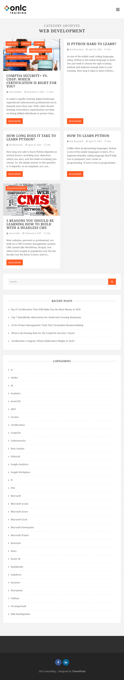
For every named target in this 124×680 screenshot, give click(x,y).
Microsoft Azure (19, 511)
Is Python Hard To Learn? (91, 44)
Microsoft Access (19, 503)
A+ (12, 369)
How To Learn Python (88, 135)
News (13, 550)
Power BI (15, 558)
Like (51, 91)
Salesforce (16, 574)
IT (12, 480)
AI (12, 385)
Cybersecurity (18, 440)
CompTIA (16, 432)
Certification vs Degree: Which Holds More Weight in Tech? (43, 340)
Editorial (15, 456)
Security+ (16, 582)
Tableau (15, 598)
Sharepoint (17, 590)
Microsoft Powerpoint (22, 527)
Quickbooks (17, 566)
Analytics (16, 393)
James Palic (14, 233)
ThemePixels (78, 671)
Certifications (18, 424)
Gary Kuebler (15, 91)
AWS (13, 409)
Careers (15, 416)
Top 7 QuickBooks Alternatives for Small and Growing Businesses (46, 317)
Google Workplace (20, 472)
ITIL (13, 487)
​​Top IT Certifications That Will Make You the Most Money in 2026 (46, 309)
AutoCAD (16, 401)
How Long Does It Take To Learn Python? (31, 137)
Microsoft (16, 495)
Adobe (14, 377)
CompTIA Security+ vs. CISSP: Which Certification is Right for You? (31, 81)
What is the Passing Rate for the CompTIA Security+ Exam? (43, 333)
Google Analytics (19, 464)
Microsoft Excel (19, 519)
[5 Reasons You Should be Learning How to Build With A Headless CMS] (31, 200)
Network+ (16, 543)
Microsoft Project (20, 535)
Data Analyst (17, 448)
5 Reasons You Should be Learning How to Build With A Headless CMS (30, 224)
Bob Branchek (76, 49)
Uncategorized (18, 606)
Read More (14, 121)
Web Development (20, 614)
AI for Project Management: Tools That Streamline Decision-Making (47, 325)
